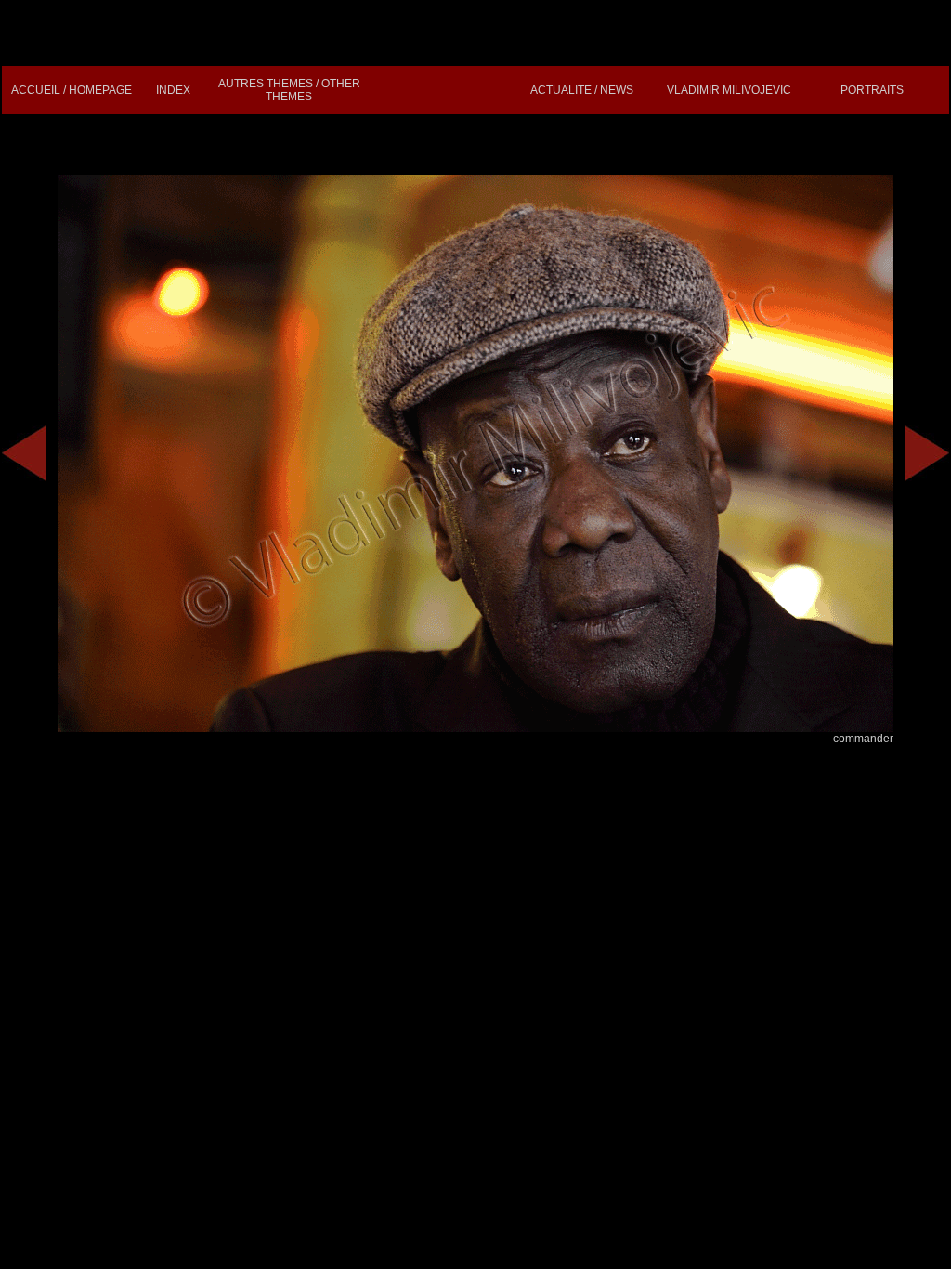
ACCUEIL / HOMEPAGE (71, 90)
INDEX (173, 90)
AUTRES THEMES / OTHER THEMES (289, 90)
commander (863, 738)
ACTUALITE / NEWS (581, 90)
